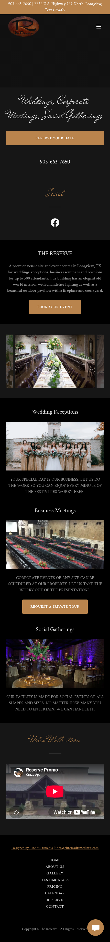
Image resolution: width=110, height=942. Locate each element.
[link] (23, 26)
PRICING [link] (55, 886)
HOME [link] (55, 860)
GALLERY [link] (55, 873)
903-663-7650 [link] (55, 162)
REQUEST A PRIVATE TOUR (55, 606)
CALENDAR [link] (55, 893)
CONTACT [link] (55, 906)
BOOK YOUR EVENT (55, 307)
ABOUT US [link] (55, 866)
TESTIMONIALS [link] (55, 880)
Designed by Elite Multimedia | (55, 848)
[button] (99, 26)
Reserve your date (55, 138)
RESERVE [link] (55, 900)
